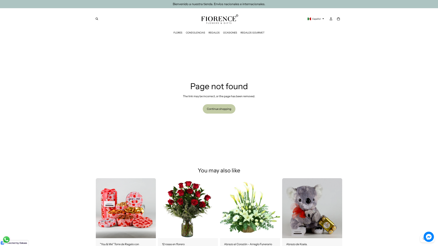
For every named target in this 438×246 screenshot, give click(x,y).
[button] (316, 19)
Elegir (215, 233)
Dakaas (23, 243)
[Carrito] (338, 19)
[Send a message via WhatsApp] (6, 239)
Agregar (153, 233)
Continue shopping (219, 109)
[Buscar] (97, 19)
